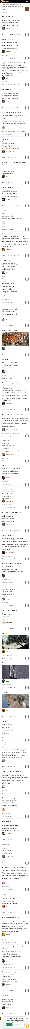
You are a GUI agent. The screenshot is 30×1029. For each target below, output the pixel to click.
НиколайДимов (10, 501)
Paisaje (9, 655)
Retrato (9, 714)
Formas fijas (12, 964)
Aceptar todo (9, 1025)
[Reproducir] (24, 63)
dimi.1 (7, 760)
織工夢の (8, 478)
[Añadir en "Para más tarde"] (27, 34)
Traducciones (5, 406)
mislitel (7, 128)
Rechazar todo (20, 1025)
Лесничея (8, 403)
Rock (7, 81)
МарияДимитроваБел (11, 429)
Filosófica (8, 105)
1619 (3, 1018)
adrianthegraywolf (10, 223)
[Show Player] (27, 1026)
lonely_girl (8, 576)
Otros (18, 433)
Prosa (3, 131)
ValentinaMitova (10, 151)
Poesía (3, 32)
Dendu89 (8, 199)
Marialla (8, 883)
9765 (27, 1018)
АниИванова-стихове (11, 296)
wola (7, 786)
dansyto (8, 319)
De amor (8, 179)
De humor (7, 131)
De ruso (13, 406)
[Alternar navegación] (27, 1)
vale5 (7, 651)
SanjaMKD (8, 984)
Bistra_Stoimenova (10, 552)
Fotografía (4, 352)
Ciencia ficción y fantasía (10, 433)
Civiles (8, 763)
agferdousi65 (9, 51)
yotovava (8, 348)
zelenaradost (9, 622)
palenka (8, 934)
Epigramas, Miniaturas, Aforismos (17, 131)
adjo (7, 176)
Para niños (8, 504)
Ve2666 (7, 1007)
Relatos (7, 253)
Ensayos (4, 763)
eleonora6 (8, 833)
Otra (7, 55)
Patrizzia (8, 28)
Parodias (8, 813)
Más (15, 1025)
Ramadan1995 (9, 856)
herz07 (7, 78)
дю (6, 906)
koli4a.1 (8, 733)
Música (3, 81)
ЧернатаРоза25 (10, 454)
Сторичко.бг (9, 249)
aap (7, 272)
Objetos (9, 684)
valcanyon (8, 101)
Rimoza (7, 599)
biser (7, 372)
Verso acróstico (9, 528)
